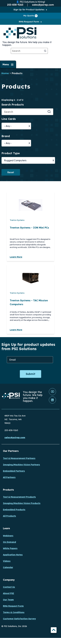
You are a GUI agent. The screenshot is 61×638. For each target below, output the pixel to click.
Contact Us (9, 587)
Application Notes (13, 554)
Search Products (12, 104)
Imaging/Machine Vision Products (21, 503)
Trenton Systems (17, 220)
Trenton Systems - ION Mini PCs (29, 227)
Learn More (16, 257)
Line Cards (8, 119)
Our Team (8, 599)
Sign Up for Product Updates (28, 9)
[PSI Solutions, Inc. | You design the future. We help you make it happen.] (11, 396)
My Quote (30, 15)
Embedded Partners (14, 471)
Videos (7, 561)
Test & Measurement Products (19, 497)
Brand (5, 136)
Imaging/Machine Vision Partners (21, 464)
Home (5, 73)
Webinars (8, 535)
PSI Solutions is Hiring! (32, 1)
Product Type (10, 153)
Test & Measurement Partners (19, 458)
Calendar (8, 567)
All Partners (9, 477)
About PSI (8, 593)
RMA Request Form (29, 21)
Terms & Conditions (13, 612)
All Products (9, 516)
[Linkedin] (52, 402)
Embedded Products (14, 509)
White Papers (10, 548)
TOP (53, 630)
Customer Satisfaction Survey (19, 618)
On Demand (9, 542)
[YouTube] (52, 394)
